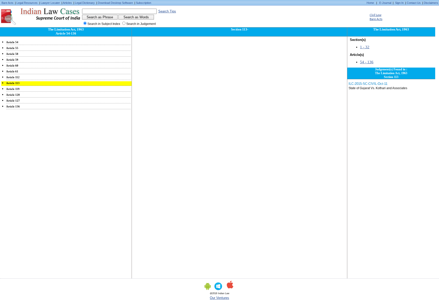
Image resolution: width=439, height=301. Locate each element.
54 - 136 (366, 62)
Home (370, 2)
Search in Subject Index (103, 24)
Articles (67, 2)
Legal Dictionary (85, 2)
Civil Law (375, 15)
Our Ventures (219, 298)
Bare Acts (7, 2)
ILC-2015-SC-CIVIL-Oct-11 (368, 84)
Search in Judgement (141, 24)
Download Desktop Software (115, 2)
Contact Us (414, 2)
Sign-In (399, 2)
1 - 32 (364, 47)
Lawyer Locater (50, 2)
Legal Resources (27, 2)
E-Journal (385, 2)
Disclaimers (431, 2)
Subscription (143, 2)
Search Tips (167, 11)
